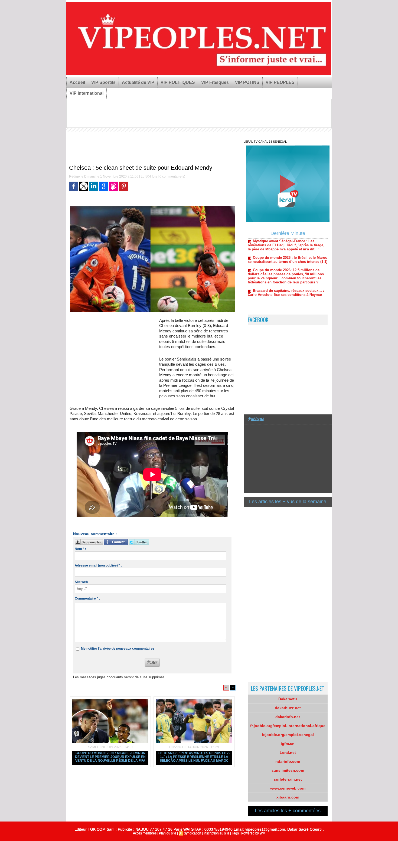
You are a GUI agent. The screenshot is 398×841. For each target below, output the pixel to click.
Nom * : (80, 549)
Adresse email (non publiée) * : (98, 565)
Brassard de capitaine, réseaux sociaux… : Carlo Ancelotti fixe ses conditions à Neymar (286, 278)
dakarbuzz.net (288, 708)
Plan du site (167, 833)
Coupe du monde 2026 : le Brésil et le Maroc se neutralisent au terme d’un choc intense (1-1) (287, 245)
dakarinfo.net (287, 717)
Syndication (192, 833)
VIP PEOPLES (280, 82)
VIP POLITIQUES (178, 82)
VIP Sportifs (103, 82)
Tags (235, 833)
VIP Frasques (215, 82)
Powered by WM (253, 833)
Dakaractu (287, 699)
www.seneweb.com (287, 788)
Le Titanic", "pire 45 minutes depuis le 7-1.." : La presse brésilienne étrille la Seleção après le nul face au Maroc (194, 757)
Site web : (82, 582)
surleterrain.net (288, 779)
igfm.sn (288, 743)
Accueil (77, 82)
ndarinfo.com (287, 761)
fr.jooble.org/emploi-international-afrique (287, 726)
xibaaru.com (287, 797)
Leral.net (288, 752)
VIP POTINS (247, 82)
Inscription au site (216, 833)
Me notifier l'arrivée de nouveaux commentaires (118, 648)
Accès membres (144, 833)
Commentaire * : (87, 598)
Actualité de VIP (138, 82)
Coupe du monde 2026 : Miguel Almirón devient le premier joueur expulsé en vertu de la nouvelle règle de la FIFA (110, 757)
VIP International (86, 93)
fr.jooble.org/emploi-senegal (288, 734)
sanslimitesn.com (288, 770)
